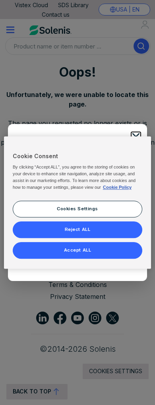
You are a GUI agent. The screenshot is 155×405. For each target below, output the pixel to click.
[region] (77, 202)
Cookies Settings (77, 209)
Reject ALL (78, 229)
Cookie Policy (117, 187)
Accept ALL (77, 250)
